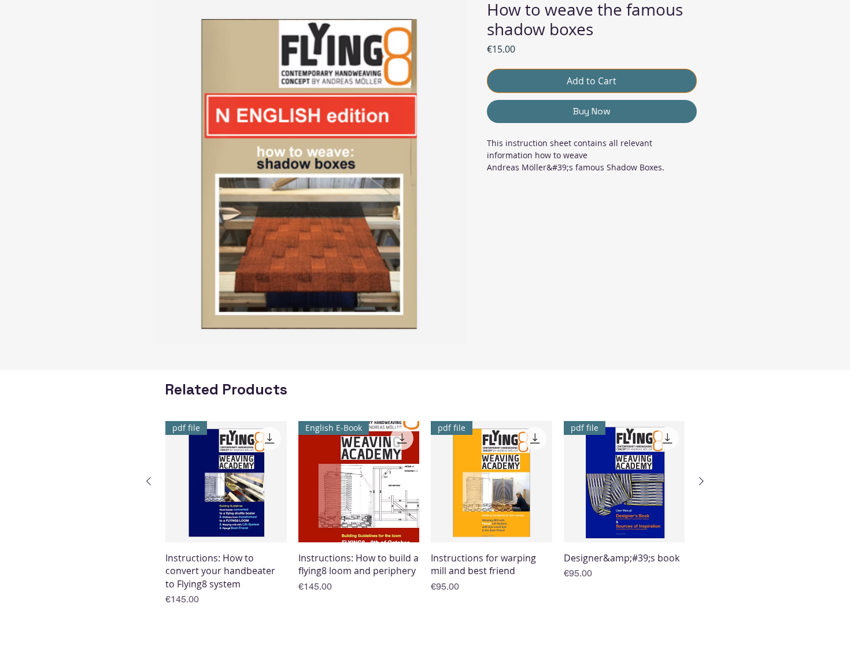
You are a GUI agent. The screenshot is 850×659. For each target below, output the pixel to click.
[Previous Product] (149, 481)
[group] (425, 513)
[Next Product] (701, 481)
